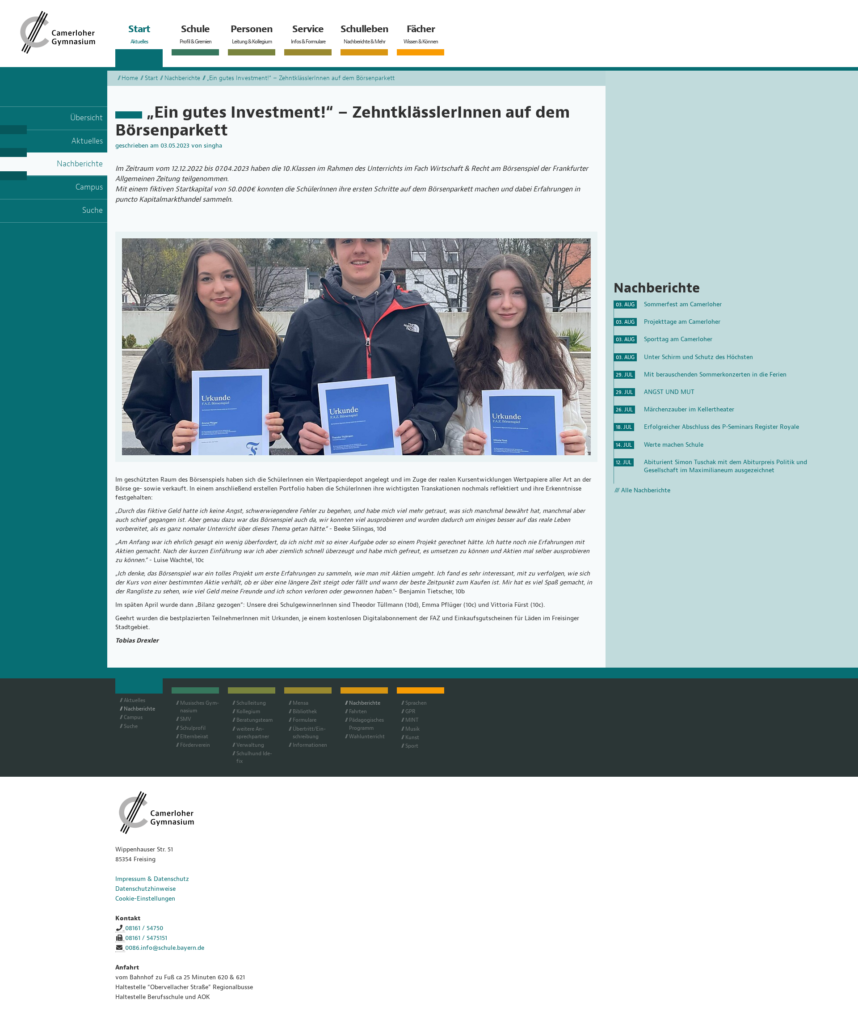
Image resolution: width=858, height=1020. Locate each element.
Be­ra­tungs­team (254, 720)
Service (308, 688)
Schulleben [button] (364, 34)
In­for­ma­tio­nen (310, 745)
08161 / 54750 (144, 928)
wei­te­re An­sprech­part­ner (252, 732)
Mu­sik (412, 728)
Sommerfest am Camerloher (683, 304)
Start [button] (139, 34)
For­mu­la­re (304, 720)
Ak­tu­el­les (134, 700)
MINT (412, 720)
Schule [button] (195, 34)
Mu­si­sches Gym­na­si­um (199, 706)
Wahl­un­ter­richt (367, 736)
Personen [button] (252, 34)
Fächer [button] (421, 34)
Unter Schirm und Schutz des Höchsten (698, 357)
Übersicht (86, 118)
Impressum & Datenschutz (152, 879)
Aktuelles (87, 141)
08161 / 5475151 (146, 938)
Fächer (420, 688)
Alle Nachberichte (645, 490)
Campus (89, 187)
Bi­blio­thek (305, 711)
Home (130, 78)
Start (151, 78)
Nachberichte (80, 164)
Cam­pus (133, 717)
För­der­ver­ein (195, 745)
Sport (411, 745)
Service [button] (308, 34)
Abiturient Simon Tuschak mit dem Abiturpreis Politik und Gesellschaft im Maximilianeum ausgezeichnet (725, 466)
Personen (251, 688)
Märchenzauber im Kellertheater (689, 409)
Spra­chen (416, 703)
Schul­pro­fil (193, 728)
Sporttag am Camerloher (678, 339)
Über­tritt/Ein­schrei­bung (309, 732)
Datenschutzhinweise (145, 889)
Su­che (131, 726)
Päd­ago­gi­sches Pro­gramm (366, 723)
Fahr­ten (358, 711)
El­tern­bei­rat (194, 736)
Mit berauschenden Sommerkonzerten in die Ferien (715, 374)
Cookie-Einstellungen (145, 898)
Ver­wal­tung (250, 745)
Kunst (412, 737)
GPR (410, 711)
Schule (195, 688)
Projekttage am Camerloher (682, 322)
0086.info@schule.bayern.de (164, 948)
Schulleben (364, 688)
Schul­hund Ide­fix (254, 757)
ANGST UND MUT (669, 392)
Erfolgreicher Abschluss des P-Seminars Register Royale (721, 427)
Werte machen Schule (673, 445)
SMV (185, 719)
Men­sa (300, 703)
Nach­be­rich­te (139, 708)
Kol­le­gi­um (248, 711)
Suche (92, 210)
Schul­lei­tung (251, 703)
